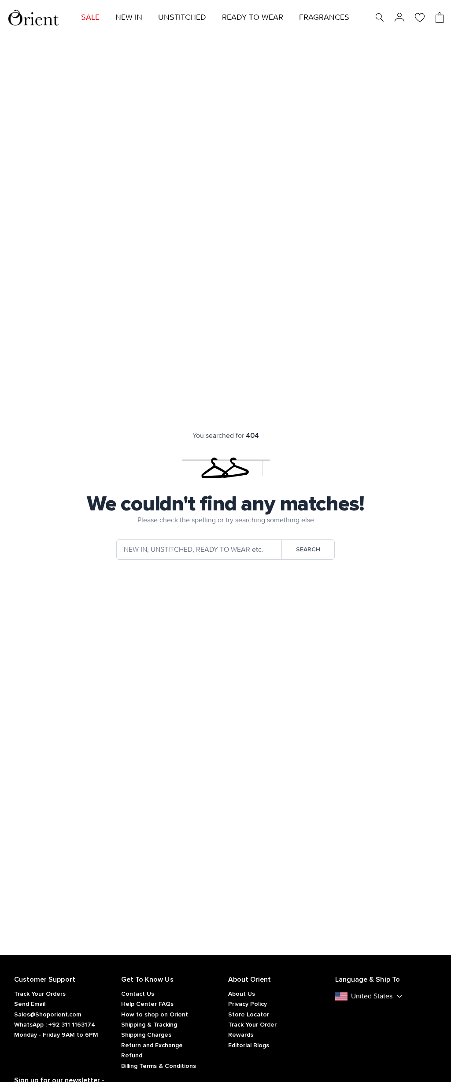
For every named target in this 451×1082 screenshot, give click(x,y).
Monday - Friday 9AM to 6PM (56, 1035)
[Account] (399, 17)
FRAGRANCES (324, 17)
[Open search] (379, 17)
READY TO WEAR (252, 17)
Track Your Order (252, 1025)
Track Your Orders (40, 994)
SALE (90, 17)
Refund (131, 1056)
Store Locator (248, 1015)
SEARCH (308, 550)
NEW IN (128, 17)
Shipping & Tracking (149, 1025)
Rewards (240, 1035)
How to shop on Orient (154, 1015)
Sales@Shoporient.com (47, 1015)
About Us (241, 994)
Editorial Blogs (248, 1045)
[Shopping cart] (439, 17)
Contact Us (137, 994)
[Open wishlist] (420, 17)
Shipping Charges (146, 1035)
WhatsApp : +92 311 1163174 (54, 1025)
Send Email (29, 1004)
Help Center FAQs (147, 1004)
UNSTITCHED (182, 17)
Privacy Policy (247, 1004)
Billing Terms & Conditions (158, 1066)
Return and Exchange (152, 1045)
